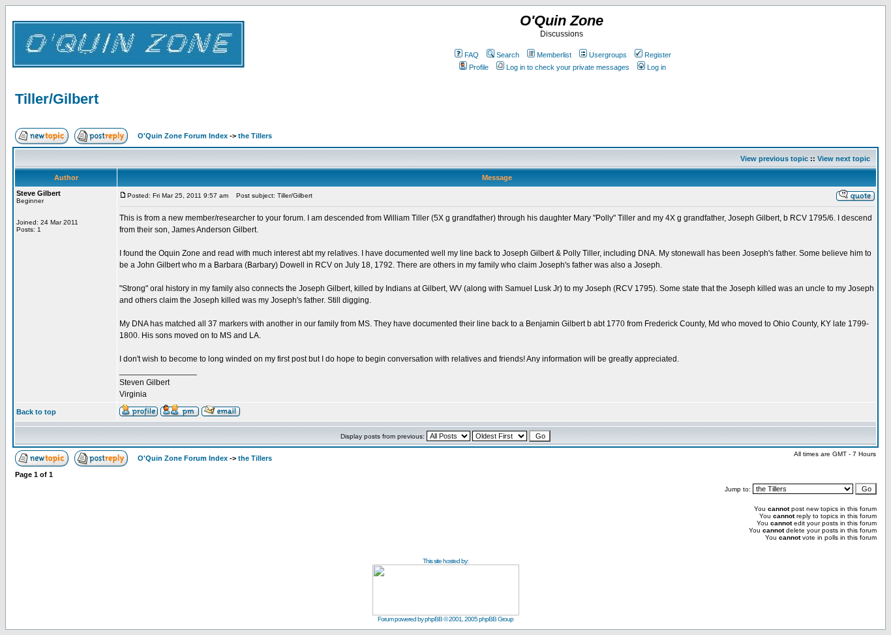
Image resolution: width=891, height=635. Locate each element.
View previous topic (774, 159)
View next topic (843, 159)
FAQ (471, 55)
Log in (656, 67)
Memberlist (554, 55)
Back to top (36, 412)
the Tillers (255, 136)
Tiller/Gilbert (56, 99)
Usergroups (608, 55)
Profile (479, 67)
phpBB (433, 619)
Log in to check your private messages (567, 67)
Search (507, 55)
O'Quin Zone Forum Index (183, 136)
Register (657, 55)
